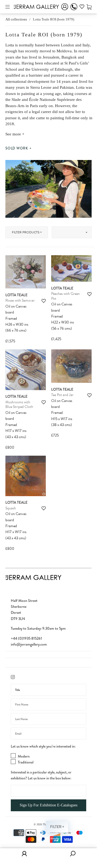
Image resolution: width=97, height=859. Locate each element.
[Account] (64, 10)
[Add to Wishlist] (43, 301)
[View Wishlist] (81, 7)
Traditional (25, 762)
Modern (24, 756)
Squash (10, 508)
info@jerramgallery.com (29, 644)
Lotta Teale (16, 295)
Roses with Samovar (20, 300)
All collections (16, 19)
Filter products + (27, 232)
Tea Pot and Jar (62, 395)
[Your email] (48, 733)
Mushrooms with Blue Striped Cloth (19, 404)
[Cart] (89, 7)
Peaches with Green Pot (65, 296)
